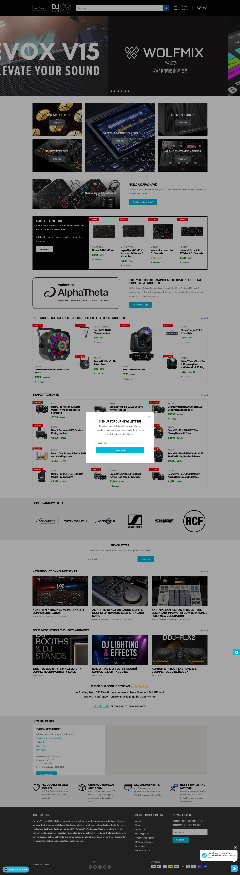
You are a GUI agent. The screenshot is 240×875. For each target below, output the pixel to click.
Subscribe (120, 450)
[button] (15, 870)
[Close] (149, 417)
